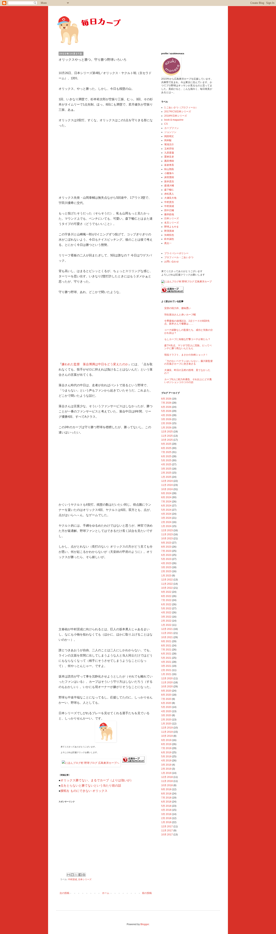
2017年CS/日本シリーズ (177, 111)
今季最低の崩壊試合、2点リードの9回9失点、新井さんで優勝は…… (187, 322)
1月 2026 (166, 427)
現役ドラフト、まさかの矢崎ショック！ (186, 354)
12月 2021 (167, 629)
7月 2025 (166, 452)
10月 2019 (167, 736)
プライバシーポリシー (176, 253)
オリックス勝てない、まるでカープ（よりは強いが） (96, 780)
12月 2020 (167, 678)
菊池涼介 (169, 144)
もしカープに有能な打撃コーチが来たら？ (187, 339)
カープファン (171, 128)
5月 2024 (166, 509)
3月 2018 (166, 814)
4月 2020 (166, 711)
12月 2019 (167, 727)
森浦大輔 (169, 185)
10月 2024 (167, 489)
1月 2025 (166, 477)
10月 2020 (167, 686)
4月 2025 (166, 464)
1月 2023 (166, 575)
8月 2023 (166, 546)
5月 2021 (166, 657)
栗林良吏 (169, 156)
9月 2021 (166, 641)
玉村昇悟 (169, 148)
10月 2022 (167, 587)
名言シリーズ (171, 222)
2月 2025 (166, 472)
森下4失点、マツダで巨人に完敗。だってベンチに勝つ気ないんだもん (188, 347)
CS (166, 123)
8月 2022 (166, 596)
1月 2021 (166, 674)
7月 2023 (166, 551)
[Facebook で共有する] (80, 875)
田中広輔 (169, 210)
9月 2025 (166, 443)
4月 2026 (166, 415)
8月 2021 (166, 645)
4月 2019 (166, 760)
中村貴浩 (169, 202)
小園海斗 (169, 173)
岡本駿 (168, 140)
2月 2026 (166, 423)
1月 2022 (166, 625)
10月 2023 (167, 538)
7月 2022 (166, 600)
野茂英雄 (169, 231)
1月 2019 (166, 773)
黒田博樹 (169, 161)
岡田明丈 (169, 136)
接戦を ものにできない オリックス (83, 790)
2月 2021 (166, 670)
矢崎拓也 (169, 235)
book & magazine (173, 119)
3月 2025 (166, 468)
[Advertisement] (106, 161)
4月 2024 (166, 513)
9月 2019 (166, 740)
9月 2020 (166, 690)
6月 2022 (166, 604)
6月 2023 (166, 555)
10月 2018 (167, 785)
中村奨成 (72, 879)
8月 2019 (166, 744)
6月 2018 (166, 801)
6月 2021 (166, 653)
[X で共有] (76, 875)
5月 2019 (166, 756)
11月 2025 (167, 435)
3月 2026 (166, 419)
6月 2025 (166, 456)
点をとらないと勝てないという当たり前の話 (90, 785)
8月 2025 (166, 448)
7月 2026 (166, 402)
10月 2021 (167, 637)
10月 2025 (167, 439)
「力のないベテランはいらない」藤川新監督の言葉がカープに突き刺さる (188, 362)
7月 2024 (166, 501)
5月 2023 (166, 559)
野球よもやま (171, 226)
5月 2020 (166, 707)
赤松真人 (169, 193)
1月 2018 (166, 822)
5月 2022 (166, 608)
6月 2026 (166, 407)
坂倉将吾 (169, 165)
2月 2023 (166, 571)
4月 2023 (166, 563)
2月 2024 (166, 522)
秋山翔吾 (169, 169)
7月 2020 (166, 699)
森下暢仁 (169, 189)
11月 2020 (167, 682)
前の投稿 (147, 893)
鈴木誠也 (169, 239)
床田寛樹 (169, 177)
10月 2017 (167, 834)
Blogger (144, 924)
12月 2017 (167, 826)
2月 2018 (166, 818)
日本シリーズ (85, 879)
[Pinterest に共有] (84, 875)
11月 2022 (167, 583)
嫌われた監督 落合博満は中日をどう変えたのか (95, 364)
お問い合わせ (171, 261)
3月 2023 (166, 567)
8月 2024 (166, 497)
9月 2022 (166, 592)
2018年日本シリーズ (175, 115)
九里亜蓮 (169, 152)
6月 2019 (166, 752)
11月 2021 (167, 633)
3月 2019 (166, 764)
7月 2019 (166, 748)
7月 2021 (166, 649)
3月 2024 (166, 518)
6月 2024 (166, 505)
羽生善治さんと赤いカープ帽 (180, 314)
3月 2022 (166, 616)
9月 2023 (166, 542)
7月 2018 (166, 797)
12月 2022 (167, 579)
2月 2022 (166, 620)
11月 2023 (167, 534)
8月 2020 (166, 694)
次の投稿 (64, 893)
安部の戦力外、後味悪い (177, 308)
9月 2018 (166, 789)
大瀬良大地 (170, 197)
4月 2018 (166, 810)
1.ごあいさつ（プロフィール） (181, 107)
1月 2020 (166, 723)
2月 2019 (166, 768)
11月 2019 (167, 732)
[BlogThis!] (72, 875)
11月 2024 (167, 485)
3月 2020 (166, 715)
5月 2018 (166, 806)
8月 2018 (166, 793)
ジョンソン (170, 132)
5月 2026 (166, 411)
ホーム (105, 893)
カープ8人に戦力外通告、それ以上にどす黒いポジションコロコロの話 (188, 381)
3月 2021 (166, 666)
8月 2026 (166, 398)
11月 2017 (167, 830)
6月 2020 (166, 703)
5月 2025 (166, 460)
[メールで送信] (68, 875)
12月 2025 (167, 431)
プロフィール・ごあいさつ (178, 257)
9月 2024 (166, 493)
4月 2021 (166, 662)
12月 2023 (167, 530)
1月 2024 (166, 526)
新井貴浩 (169, 181)
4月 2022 (166, 612)
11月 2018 (167, 781)
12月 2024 (167, 481)
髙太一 (168, 243)
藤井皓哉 (169, 214)
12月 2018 (167, 777)
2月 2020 (166, 719)
